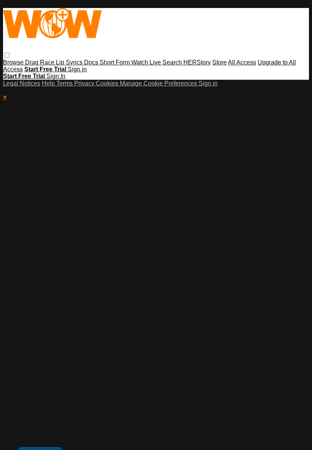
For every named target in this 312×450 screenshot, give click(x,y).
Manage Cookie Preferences (159, 83)
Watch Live (146, 62)
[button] (7, 55)
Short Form (115, 62)
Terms (65, 83)
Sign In (55, 76)
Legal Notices (21, 83)
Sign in (77, 69)
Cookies (108, 83)
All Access (242, 62)
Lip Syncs (70, 62)
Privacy (85, 83)
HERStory (197, 62)
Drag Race (40, 62)
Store (219, 62)
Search (172, 62)
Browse (14, 62)
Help (49, 83)
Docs (92, 62)
